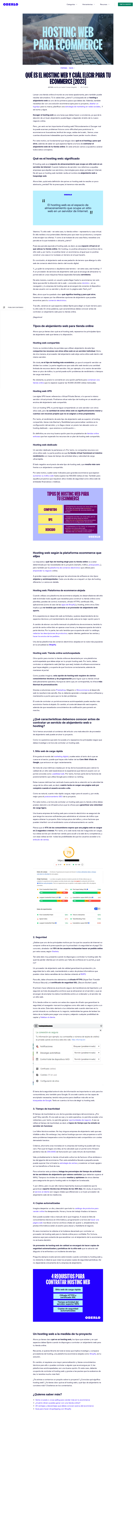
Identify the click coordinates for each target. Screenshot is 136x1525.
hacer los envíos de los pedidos (46, 636)
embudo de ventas (41, 839)
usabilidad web (58, 774)
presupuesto (94, 565)
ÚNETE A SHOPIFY (125, 4)
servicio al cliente (42, 1192)
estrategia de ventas (68, 1163)
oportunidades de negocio (80, 1120)
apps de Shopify (68, 604)
